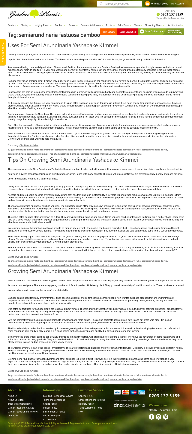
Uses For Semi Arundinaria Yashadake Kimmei (63, 45)
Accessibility (49, 419)
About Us (12, 396)
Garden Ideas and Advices (21, 407)
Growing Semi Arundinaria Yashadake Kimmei (63, 271)
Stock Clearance (128, 31)
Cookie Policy (50, 403)
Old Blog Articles (29, 145)
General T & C (85, 396)
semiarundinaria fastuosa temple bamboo (79, 149)
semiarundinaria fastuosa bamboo (34, 149)
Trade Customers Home (20, 403)
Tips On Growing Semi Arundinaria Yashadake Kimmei (73, 159)
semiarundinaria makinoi (95, 154)
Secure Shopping (52, 415)
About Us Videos (16, 399)
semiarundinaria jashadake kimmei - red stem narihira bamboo (44, 154)
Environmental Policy (54, 411)
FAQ (80, 411)
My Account (177, 3)
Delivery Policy (86, 403)
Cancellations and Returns (91, 399)
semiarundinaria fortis (154, 149)
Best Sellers (109, 31)
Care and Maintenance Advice (58, 396)
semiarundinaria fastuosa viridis (122, 149)
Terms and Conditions (54, 399)
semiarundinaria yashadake (126, 154)
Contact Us (13, 415)
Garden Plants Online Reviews (23, 411)
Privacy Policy (50, 407)
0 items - (159, 3)
